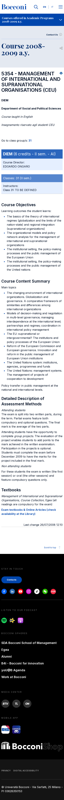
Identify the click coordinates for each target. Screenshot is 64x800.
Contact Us (52, 34)
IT (52, 7)
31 (30, 140)
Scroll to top (50, 547)
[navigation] (32, 20)
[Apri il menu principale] (61, 7)
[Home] (14, 7)
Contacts (11, 579)
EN (44, 7)
